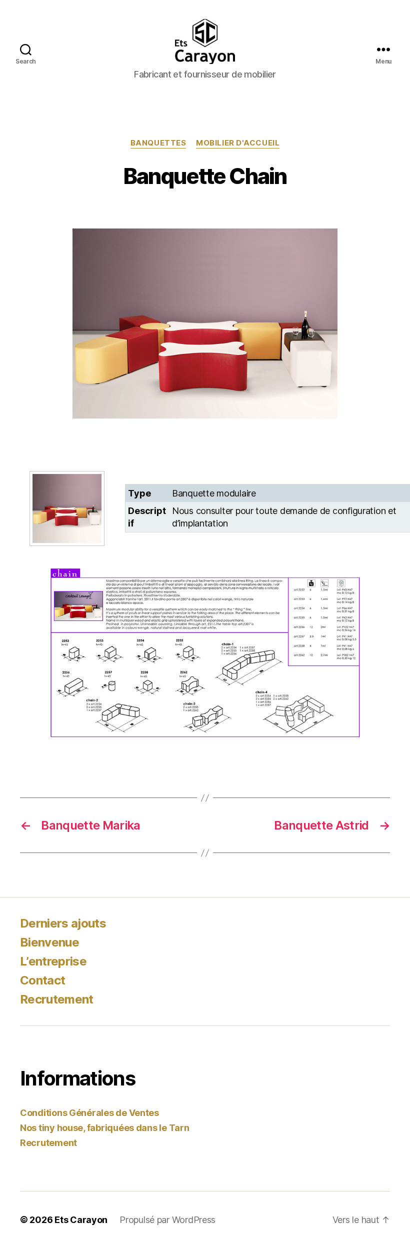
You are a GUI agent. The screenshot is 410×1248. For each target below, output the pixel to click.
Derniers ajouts (63, 923)
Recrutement (57, 999)
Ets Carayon (81, 1219)
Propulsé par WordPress (168, 1219)
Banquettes (158, 143)
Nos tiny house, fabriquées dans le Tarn (104, 1127)
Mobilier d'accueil (238, 143)
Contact (42, 980)
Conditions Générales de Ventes (89, 1113)
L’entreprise (53, 961)
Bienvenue (49, 942)
